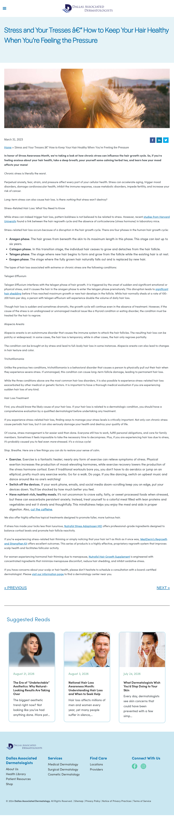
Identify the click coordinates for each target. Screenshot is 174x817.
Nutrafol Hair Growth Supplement (109, 556)
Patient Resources (18, 779)
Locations (96, 764)
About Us (12, 769)
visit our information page (48, 574)
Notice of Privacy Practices (116, 801)
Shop (9, 784)
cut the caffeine (41, 509)
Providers (96, 769)
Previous (17, 588)
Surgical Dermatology (63, 769)
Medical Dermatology (63, 764)
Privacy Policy (92, 801)
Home (8, 147)
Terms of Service (142, 801)
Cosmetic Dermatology (64, 774)
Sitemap (78, 801)
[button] (152, 140)
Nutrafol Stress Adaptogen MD (83, 526)
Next (162, 588)
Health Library (16, 774)
